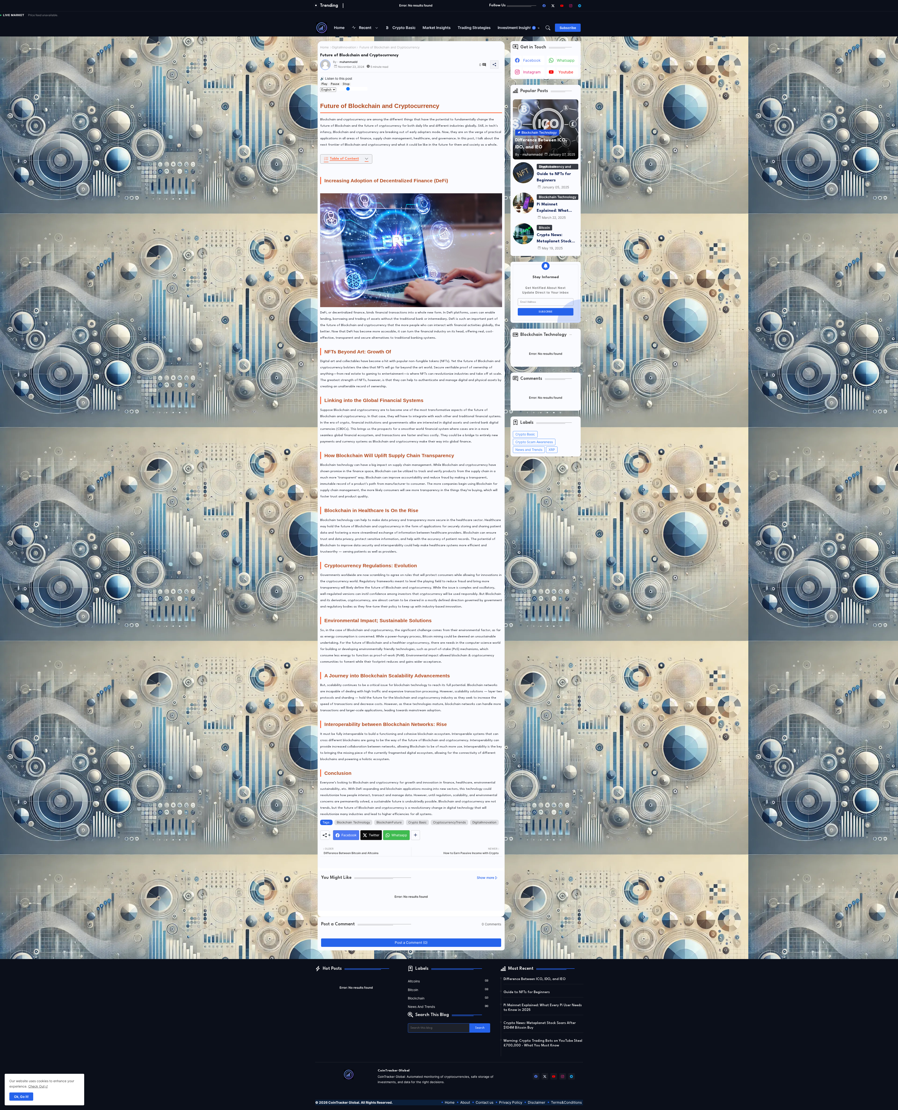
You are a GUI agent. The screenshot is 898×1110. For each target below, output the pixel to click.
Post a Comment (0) (411, 942)
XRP (552, 450)
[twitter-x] (553, 5)
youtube (565, 72)
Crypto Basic (404, 27)
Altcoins (448, 981)
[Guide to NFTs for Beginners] (523, 172)
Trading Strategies (474, 27)
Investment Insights (515, 27)
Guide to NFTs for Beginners (554, 177)
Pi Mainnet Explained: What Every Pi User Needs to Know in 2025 (556, 208)
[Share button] (415, 835)
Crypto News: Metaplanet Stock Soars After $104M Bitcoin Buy (555, 238)
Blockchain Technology (353, 822)
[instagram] (571, 5)
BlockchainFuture (389, 822)
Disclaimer (536, 1102)
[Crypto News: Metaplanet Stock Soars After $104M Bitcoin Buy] (523, 233)
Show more (485, 878)
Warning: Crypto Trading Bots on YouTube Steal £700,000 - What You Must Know (542, 1043)
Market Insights (437, 27)
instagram (532, 72)
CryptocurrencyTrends (449, 822)
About (465, 1102)
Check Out (36, 1086)
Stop (346, 84)
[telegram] (579, 5)
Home (339, 27)
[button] (536, 27)
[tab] (339, 27)
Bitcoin (448, 990)
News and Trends (528, 450)
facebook (532, 60)
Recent (365, 27)
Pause (335, 84)
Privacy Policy (510, 1102)
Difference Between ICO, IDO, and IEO (534, 979)
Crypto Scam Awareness (534, 442)
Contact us (484, 1102)
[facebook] (544, 5)
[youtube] (562, 5)
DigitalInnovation (344, 47)
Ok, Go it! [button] (21, 1097)
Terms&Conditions (566, 1102)
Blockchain (448, 998)
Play (324, 84)
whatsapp (566, 60)
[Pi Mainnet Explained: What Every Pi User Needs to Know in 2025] (523, 203)
